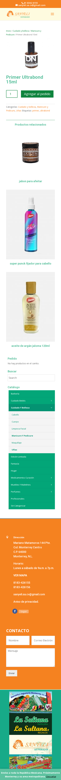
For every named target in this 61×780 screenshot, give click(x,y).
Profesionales (17, 498)
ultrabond (45, 110)
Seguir (23, 611)
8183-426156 (21, 587)
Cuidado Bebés (18, 400)
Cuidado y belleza (21, 30)
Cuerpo (15, 421)
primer (35, 110)
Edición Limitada (18, 456)
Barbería (15, 393)
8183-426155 (21, 582)
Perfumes (15, 491)
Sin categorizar (18, 505)
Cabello (15, 414)
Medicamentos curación (22, 477)
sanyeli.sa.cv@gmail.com (29, 594)
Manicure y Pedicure (22, 435)
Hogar (14, 470)
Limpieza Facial (19, 428)
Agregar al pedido (37, 94)
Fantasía (15, 463)
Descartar (51, 776)
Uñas (18, 110)
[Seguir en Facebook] (14, 611)
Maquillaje (17, 442)
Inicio (8, 30)
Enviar (12, 673)
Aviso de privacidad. (26, 601)
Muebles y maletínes (21, 484)
